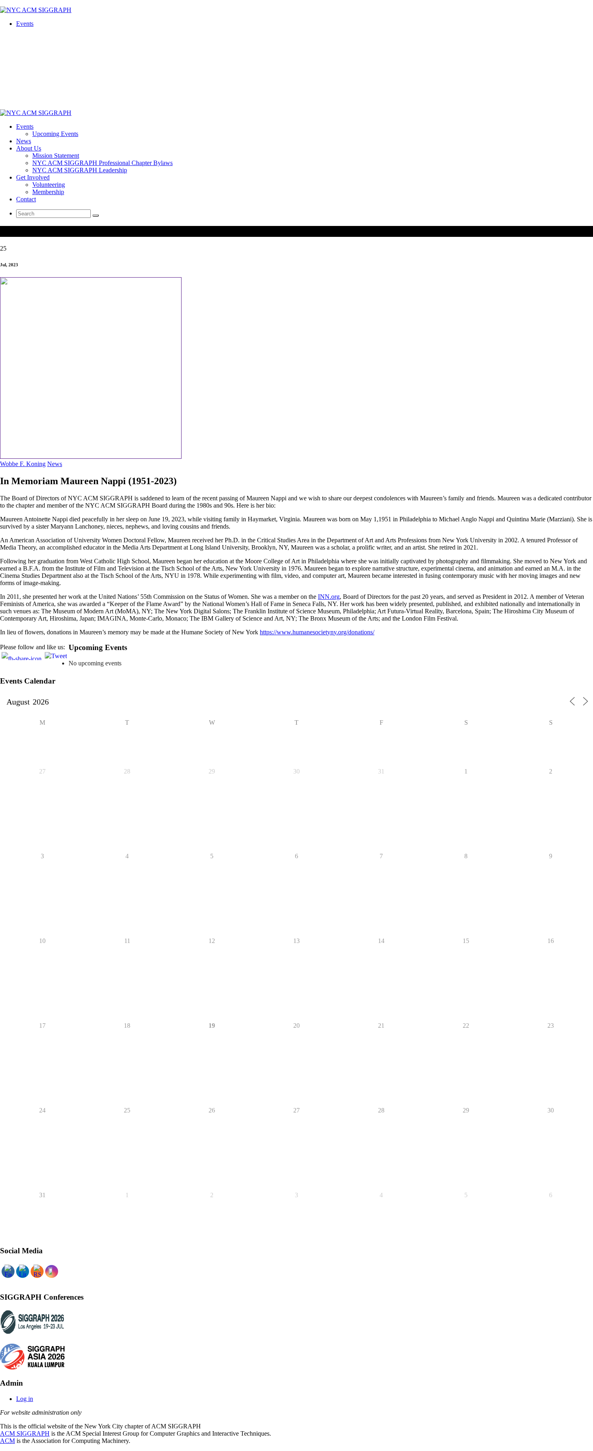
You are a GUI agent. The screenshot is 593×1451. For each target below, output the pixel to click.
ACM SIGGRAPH (25, 1433)
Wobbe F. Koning (23, 463)
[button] (95, 215)
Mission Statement (55, 155)
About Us (28, 148)
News (23, 141)
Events (24, 23)
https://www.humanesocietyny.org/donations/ (317, 632)
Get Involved (33, 177)
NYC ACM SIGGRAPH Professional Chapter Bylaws (102, 162)
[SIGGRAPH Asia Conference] (32, 1367)
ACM (7, 1440)
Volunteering (48, 184)
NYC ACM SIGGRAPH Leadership (79, 170)
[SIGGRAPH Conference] (32, 1332)
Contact (26, 199)
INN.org (329, 596)
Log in (24, 1398)
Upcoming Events (55, 133)
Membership (48, 191)
